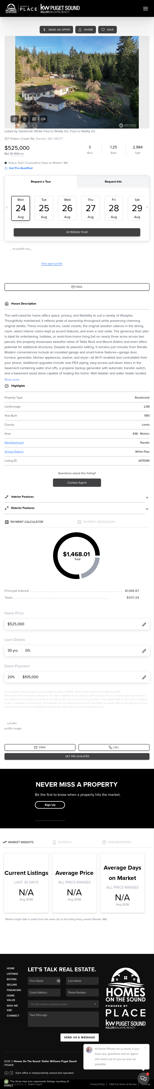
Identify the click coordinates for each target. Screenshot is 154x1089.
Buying (12, 979)
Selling (12, 984)
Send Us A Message (79, 1037)
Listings (12, 973)
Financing (14, 990)
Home (10, 968)
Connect (13, 1015)
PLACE (9, 1065)
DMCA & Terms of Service (123, 1084)
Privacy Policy (97, 1084)
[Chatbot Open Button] (143, 1078)
